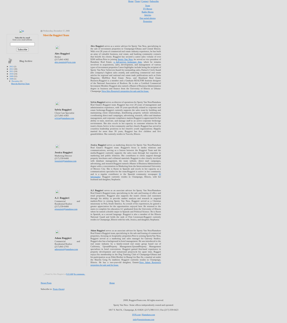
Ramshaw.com (148, 314)
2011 (11, 71)
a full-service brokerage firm (128, 62)
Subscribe (154, 1)
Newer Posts (46, 283)
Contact (144, 1)
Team (137, 1)
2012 (11, 69)
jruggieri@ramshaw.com (65, 161)
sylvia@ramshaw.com (64, 118)
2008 (11, 79)
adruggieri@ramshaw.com (66, 249)
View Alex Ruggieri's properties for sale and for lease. (125, 91)
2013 (11, 67)
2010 (11, 74)
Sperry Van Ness (125, 59)
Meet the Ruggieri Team (20, 84)
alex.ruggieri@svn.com (65, 62)
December (16, 81)
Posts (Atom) (58, 289)
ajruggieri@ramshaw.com (66, 209)
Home (131, 1)
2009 (11, 76)
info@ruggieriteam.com (143, 319)
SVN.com (136, 314)
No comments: (79, 274)
